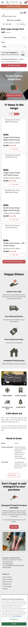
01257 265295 (9, 563)
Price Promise (7, 582)
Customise (22, 24)
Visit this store (6, 567)
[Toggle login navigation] (20, 2)
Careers (5, 589)
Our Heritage (7, 586)
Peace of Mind (7, 579)
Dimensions (9, 24)
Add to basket (15, 65)
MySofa (8, 9)
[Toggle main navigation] (2, 2)
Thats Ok (14, 623)
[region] (14, 611)
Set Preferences (14, 619)
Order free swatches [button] (14, 95)
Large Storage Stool (16, 9)
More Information (17, 616)
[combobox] (14, 46)
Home (3, 9)
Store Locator (7, 577)
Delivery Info (6, 584)
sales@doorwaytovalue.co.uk (15, 565)
